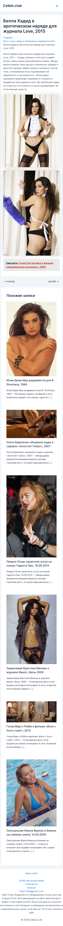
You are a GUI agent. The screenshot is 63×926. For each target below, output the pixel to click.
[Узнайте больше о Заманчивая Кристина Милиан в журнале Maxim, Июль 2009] (31, 629)
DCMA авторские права (31, 880)
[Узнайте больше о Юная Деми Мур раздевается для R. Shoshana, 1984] (31, 339)
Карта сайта (31, 873)
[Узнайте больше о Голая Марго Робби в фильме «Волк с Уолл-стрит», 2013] (31, 711)
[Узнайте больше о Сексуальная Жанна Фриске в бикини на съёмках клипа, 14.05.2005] (31, 793)
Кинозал (31, 887)
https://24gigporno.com (31, 891)
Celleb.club (12, 6)
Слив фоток (31, 884)
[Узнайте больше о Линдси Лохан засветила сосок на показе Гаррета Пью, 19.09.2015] (31, 516)
